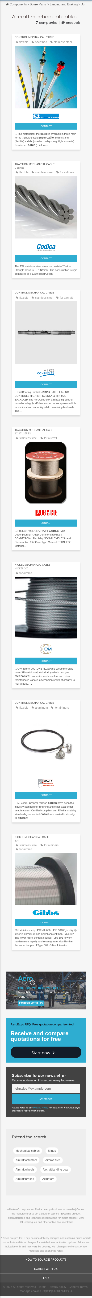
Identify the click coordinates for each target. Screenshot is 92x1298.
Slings (52, 1150)
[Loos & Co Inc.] (46, 511)
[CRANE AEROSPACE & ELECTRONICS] (46, 782)
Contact (46, 126)
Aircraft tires (52, 1160)
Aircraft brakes (25, 1179)
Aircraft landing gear (56, 1169)
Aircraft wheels (25, 1169)
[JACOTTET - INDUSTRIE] (46, 115)
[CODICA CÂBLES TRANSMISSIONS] (46, 246)
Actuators (48, 1179)
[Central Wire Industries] (46, 648)
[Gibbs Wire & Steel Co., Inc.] (46, 911)
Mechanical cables (28, 1150)
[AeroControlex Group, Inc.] (46, 372)
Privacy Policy (40, 1107)
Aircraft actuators (26, 1160)
